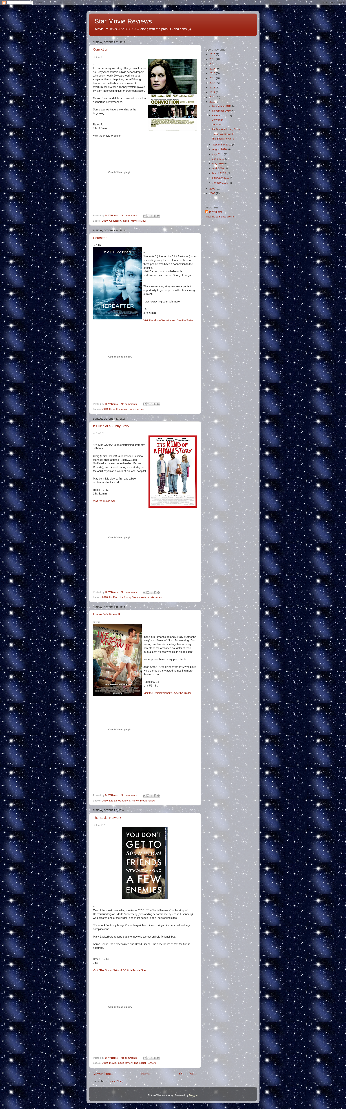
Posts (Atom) (115, 1081)
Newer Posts (103, 1074)
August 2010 (219, 149)
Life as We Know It (106, 614)
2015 (212, 78)
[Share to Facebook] (155, 216)
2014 (212, 83)
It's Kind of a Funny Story (111, 426)
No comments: (129, 215)
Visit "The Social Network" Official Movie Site (119, 970)
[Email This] (145, 216)
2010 (105, 220)
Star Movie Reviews (123, 21)
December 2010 (221, 106)
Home (146, 1074)
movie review (138, 220)
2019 (212, 59)
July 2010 (218, 154)
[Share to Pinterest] (158, 216)
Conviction (100, 49)
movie (126, 220)
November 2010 (221, 110)
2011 (212, 97)
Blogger (193, 1095)
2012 (212, 92)
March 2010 (219, 173)
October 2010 (220, 115)
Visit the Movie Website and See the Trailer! (168, 320)
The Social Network (107, 818)
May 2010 (218, 163)
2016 (212, 73)
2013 (212, 87)
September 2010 (222, 144)
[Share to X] (151, 216)
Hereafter (100, 238)
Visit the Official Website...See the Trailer (167, 693)
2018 (212, 64)
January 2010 (220, 182)
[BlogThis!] (148, 216)
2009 (212, 188)
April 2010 (218, 168)
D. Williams (216, 211)
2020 (212, 54)
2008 (212, 193)
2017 (212, 68)
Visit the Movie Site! (104, 501)
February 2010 (221, 178)
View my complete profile (219, 216)
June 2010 (218, 159)
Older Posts (188, 1074)
